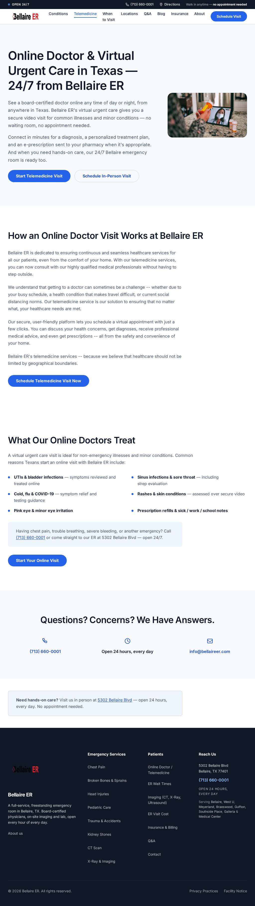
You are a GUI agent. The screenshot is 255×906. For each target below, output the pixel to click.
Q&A (147, 13)
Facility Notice (235, 891)
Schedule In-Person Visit (107, 175)
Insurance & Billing (163, 827)
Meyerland (206, 807)
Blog (161, 13)
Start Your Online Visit (37, 560)
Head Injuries (98, 794)
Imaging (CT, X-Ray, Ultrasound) (164, 800)
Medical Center (210, 816)
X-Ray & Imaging (101, 861)
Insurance (179, 13)
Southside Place (210, 811)
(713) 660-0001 (141, 4)
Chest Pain (96, 767)
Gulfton (240, 807)
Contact (154, 854)
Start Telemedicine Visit (39, 175)
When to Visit (109, 16)
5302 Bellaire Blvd (115, 699)
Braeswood (224, 807)
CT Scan (95, 848)
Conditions (58, 13)
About (199, 13)
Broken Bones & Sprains (107, 780)
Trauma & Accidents (104, 821)
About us (15, 833)
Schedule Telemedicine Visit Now (48, 380)
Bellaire (216, 802)
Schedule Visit (229, 16)
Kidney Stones (99, 834)
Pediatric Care (99, 807)
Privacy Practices (204, 891)
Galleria (229, 811)
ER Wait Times (159, 783)
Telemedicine (85, 13)
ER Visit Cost (158, 814)
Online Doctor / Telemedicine (160, 770)
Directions (172, 4)
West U (229, 802)
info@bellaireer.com (210, 651)
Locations (129, 13)
